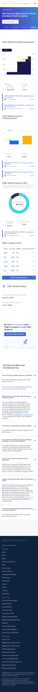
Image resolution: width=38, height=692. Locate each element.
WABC (6, 266)
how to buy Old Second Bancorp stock (17, 388)
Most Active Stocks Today (10, 655)
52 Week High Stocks (8, 649)
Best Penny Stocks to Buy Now (12, 662)
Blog (3, 558)
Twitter (4, 587)
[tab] (6, 27)
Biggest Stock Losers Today (10, 646)
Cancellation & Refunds (9, 574)
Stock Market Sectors (8, 626)
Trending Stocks (7, 610)
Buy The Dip (6, 639)
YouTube (5, 590)
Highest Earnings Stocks (9, 616)
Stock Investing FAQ (8, 562)
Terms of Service (7, 571)
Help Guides (6, 581)
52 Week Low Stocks (8, 652)
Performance (6, 578)
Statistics (5, 623)
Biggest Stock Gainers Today (11, 642)
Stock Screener (7, 604)
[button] (19, 375)
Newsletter (5, 594)
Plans (3, 565)
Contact (4, 584)
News (4, 555)
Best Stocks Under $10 (9, 668)
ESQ (5, 270)
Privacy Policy (6, 568)
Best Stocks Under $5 (8, 665)
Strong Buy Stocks (8, 613)
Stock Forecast (6, 607)
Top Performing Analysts (9, 600)
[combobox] (19, 3)
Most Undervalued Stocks (10, 658)
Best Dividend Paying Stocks (11, 620)
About (4, 552)
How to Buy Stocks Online (10, 632)
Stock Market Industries (9, 629)
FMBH (6, 261)
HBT (5, 257)
